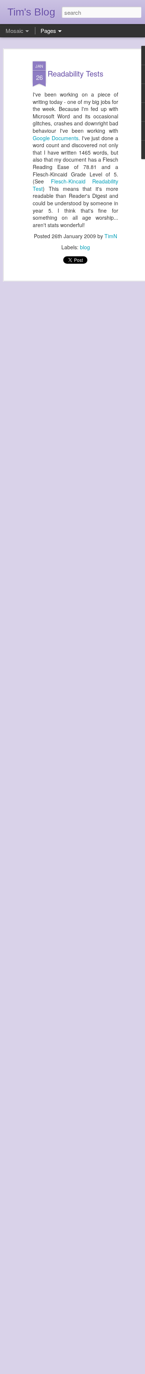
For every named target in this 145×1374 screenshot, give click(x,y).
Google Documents (55, 138)
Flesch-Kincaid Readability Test (75, 185)
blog (85, 247)
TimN (110, 236)
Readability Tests (75, 73)
